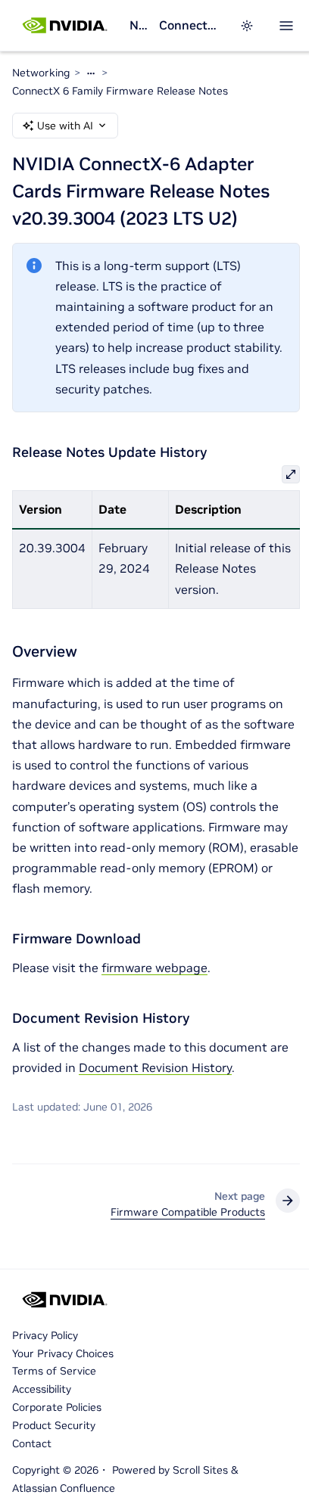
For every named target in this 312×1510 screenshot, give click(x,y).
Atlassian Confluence (63, 1488)
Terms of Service (54, 1371)
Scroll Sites (200, 1470)
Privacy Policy (45, 1335)
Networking (137, 25)
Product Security (53, 1425)
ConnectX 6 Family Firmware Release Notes (190, 25)
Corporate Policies (56, 1407)
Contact (31, 1443)
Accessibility (41, 1389)
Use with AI (65, 125)
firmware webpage (154, 967)
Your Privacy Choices (63, 1353)
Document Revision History (155, 1067)
